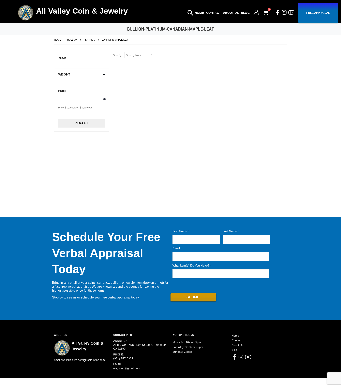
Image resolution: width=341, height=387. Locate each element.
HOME (57, 39)
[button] (269, 13)
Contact (213, 12)
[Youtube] (291, 14)
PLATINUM (90, 39)
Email (176, 248)
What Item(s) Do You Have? (190, 265)
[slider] (104, 99)
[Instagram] (284, 13)
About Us (231, 12)
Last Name (230, 231)
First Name (179, 231)
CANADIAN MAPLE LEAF (115, 39)
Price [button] (62, 91)
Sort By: (117, 55)
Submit (193, 297)
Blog (245, 12)
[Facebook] (277, 13)
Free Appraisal (318, 12)
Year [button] (62, 58)
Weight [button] (64, 74)
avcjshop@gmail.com (126, 368)
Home (199, 12)
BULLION (72, 39)
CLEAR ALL (81, 123)
